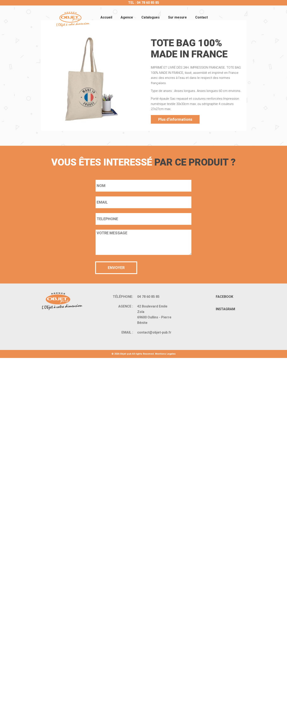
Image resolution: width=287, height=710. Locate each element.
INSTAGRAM (225, 309)
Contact (201, 17)
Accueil (106, 17)
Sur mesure (177, 17)
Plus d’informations (175, 119)
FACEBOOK (224, 297)
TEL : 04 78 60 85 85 (143, 3)
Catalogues (150, 17)
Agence (127, 17)
